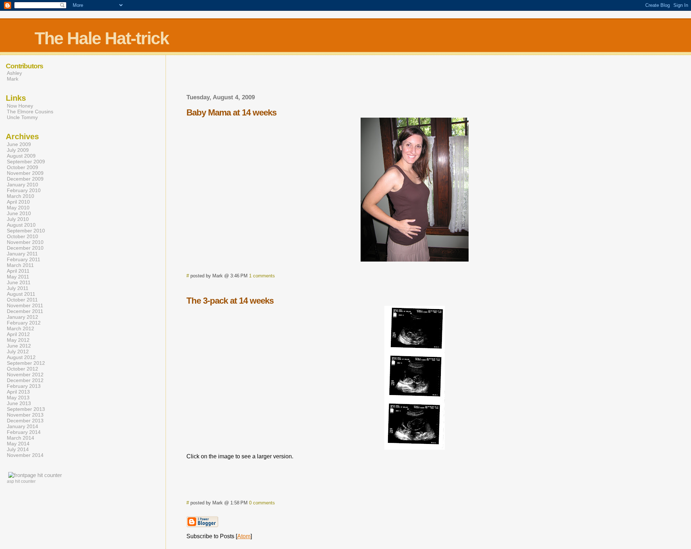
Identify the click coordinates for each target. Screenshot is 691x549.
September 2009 (26, 161)
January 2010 (22, 184)
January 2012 (22, 317)
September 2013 (26, 409)
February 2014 (24, 432)
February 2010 (24, 190)
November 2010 (25, 242)
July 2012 (18, 351)
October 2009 (22, 167)
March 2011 (20, 265)
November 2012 (25, 374)
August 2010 (21, 225)
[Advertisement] (414, 76)
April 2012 (18, 334)
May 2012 (18, 340)
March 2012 (20, 328)
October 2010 (22, 236)
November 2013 (25, 415)
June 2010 (19, 213)
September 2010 (26, 230)
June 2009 (19, 144)
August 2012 (21, 357)
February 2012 (24, 323)
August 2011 (21, 294)
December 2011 (25, 311)
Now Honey (20, 106)
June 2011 (19, 282)
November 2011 (25, 305)
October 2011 (22, 300)
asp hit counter (21, 481)
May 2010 (18, 207)
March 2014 (20, 438)
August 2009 (21, 156)
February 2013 (24, 386)
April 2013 (18, 392)
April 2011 (18, 271)
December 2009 (25, 179)
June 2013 (19, 403)
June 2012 (19, 346)
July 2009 (18, 150)
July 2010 (18, 219)
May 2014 (18, 443)
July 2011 (17, 288)
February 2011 (23, 259)
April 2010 (18, 202)
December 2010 (25, 248)
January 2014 (22, 426)
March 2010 (20, 196)
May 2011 (18, 277)
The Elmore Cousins (30, 111)
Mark (12, 79)
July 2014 (18, 449)
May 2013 (18, 397)
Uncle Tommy (22, 117)
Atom (243, 536)
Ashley (14, 73)
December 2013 (25, 420)
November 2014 (25, 455)
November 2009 (25, 173)
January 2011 (22, 254)
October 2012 (22, 369)
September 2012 (26, 363)
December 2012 (25, 380)
